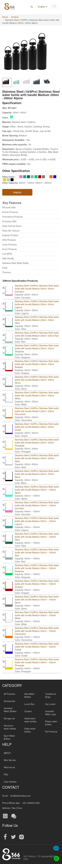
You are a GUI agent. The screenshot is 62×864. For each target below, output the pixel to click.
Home (5, 16)
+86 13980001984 (31, 802)
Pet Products (51, 731)
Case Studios (10, 781)
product (15, 16)
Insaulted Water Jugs (50, 713)
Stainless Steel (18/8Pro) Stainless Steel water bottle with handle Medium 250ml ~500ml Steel (37, 458)
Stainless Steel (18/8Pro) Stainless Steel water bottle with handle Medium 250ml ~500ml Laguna (37, 304)
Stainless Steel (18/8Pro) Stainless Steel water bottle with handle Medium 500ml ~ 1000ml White (37, 615)
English (42, 6)
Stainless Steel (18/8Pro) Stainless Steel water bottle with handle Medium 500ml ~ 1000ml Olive (37, 536)
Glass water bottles (30, 730)
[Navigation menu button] (54, 6)
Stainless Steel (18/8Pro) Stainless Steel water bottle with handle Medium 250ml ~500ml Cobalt (37, 426)
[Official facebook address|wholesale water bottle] (5, 837)
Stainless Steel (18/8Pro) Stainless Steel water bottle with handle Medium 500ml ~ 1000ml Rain (37, 552)
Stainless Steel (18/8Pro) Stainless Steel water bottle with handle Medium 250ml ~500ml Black (37, 473)
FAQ (6, 774)
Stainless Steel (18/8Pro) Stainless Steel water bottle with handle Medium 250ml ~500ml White (37, 395)
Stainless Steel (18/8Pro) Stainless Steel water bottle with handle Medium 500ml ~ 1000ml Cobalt (37, 646)
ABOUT (7, 752)
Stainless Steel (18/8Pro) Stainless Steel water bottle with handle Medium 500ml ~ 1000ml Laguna (37, 521)
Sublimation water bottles (30, 720)
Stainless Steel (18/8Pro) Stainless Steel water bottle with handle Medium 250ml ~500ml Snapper (37, 364)
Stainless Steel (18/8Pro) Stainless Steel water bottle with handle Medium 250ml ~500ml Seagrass (37, 348)
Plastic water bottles (51, 723)
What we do (9, 767)
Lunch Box (29, 704)
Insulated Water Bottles (10, 710)
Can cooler (50, 704)
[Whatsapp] (55, 857)
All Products (9, 693)
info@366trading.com (20, 795)
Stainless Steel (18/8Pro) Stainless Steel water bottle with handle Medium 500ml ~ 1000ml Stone (37, 599)
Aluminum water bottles (10, 727)
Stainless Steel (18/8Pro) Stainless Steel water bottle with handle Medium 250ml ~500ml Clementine (37, 411)
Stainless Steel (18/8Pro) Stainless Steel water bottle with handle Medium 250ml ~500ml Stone (37, 379)
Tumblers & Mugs (50, 695)
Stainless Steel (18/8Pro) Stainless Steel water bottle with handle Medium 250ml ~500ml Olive (37, 319)
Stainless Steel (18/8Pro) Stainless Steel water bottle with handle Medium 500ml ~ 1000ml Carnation (37, 505)
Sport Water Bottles (9, 737)
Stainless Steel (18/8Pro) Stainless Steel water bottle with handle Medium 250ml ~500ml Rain (37, 334)
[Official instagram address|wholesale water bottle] (22, 837)
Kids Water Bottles (29, 695)
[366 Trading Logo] (9, 6)
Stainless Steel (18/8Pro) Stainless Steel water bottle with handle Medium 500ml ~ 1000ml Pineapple (37, 662)
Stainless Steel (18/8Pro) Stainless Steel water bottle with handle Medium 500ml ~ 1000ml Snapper (37, 583)
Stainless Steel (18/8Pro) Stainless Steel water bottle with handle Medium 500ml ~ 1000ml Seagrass (37, 568)
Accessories (9, 701)
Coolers (28, 711)
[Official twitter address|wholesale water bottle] (13, 837)
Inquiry (17, 192)
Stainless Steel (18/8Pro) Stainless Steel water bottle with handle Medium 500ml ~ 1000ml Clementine (37, 630)
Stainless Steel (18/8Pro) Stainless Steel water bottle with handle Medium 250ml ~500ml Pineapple (37, 442)
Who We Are (10, 760)
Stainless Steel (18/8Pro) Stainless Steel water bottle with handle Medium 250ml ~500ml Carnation (37, 288)
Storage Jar (9, 718)
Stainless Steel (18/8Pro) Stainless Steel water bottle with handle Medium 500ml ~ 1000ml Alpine (37, 489)
